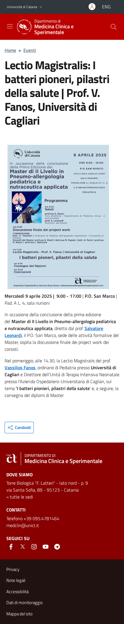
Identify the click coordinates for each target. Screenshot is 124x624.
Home (10, 50)
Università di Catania (22, 7)
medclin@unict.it (22, 525)
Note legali (15, 580)
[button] (41, 7)
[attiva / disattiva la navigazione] (9, 26)
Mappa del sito (19, 613)
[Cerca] (113, 26)
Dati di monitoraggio (24, 602)
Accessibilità (17, 591)
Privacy (12, 569)
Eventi (29, 50)
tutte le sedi (21, 496)
